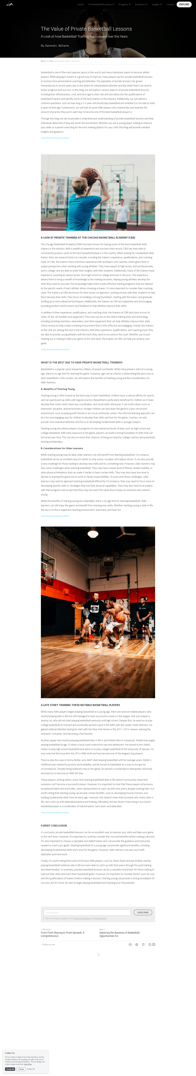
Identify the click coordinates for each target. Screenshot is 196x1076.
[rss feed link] (153, 944)
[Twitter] (136, 944)
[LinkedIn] (143, 944)
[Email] (150, 944)
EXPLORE (184, 4)
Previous (47, 929)
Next (101, 929)
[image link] (10, 4)
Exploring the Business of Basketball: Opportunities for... (119, 934)
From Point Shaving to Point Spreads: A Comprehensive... (62, 934)
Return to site (49, 944)
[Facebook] (130, 944)
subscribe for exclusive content (55, 138)
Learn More (28, 1064)
